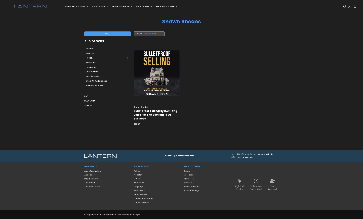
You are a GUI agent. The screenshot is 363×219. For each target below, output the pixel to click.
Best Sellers (92, 71)
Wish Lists (188, 182)
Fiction (89, 57)
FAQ (86, 96)
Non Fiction (91, 62)
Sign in (88, 105)
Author (89, 48)
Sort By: (138, 33)
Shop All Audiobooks (96, 80)
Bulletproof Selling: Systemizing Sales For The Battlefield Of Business (155, 114)
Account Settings (191, 190)
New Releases (93, 76)
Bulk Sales (90, 100)
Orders (187, 171)
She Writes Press (94, 85)
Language (91, 66)
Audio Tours (142, 6)
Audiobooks (98, 6)
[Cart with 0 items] (355, 6)
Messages (188, 174)
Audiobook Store (165, 6)
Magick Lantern (120, 6)
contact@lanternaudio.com (179, 155)
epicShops (134, 214)
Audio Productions (75, 6)
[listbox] (153, 34)
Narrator (90, 53)
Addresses (189, 178)
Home (108, 33)
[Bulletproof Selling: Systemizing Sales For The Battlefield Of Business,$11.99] (157, 73)
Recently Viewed (191, 186)
